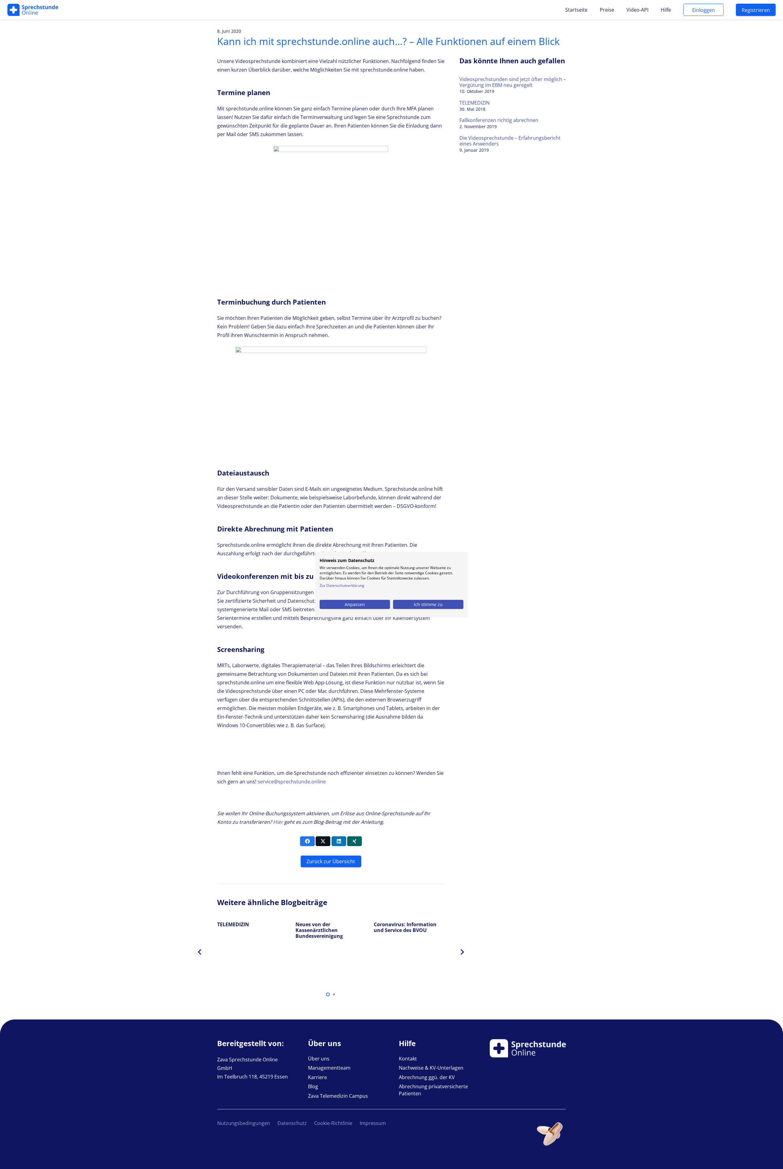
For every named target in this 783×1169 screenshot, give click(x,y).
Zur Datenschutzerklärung (342, 585)
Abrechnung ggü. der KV (427, 1077)
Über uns (318, 1058)
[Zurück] (200, 952)
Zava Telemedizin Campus (338, 1096)
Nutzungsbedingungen (243, 1123)
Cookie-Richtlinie (333, 1123)
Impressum (373, 1123)
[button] (328, 994)
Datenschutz (292, 1123)
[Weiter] (461, 952)
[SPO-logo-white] (32, 10)
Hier (278, 822)
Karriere (317, 1077)
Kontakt (408, 1058)
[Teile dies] (307, 841)
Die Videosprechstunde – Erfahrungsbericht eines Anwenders (510, 141)
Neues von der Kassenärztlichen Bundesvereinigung (319, 930)
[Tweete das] (323, 841)
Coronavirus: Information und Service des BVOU (405, 927)
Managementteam (329, 1067)
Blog (313, 1086)
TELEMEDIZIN (474, 102)
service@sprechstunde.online (292, 781)
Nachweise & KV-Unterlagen (431, 1067)
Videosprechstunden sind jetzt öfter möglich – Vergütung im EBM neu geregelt (512, 82)
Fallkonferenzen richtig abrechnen (498, 120)
